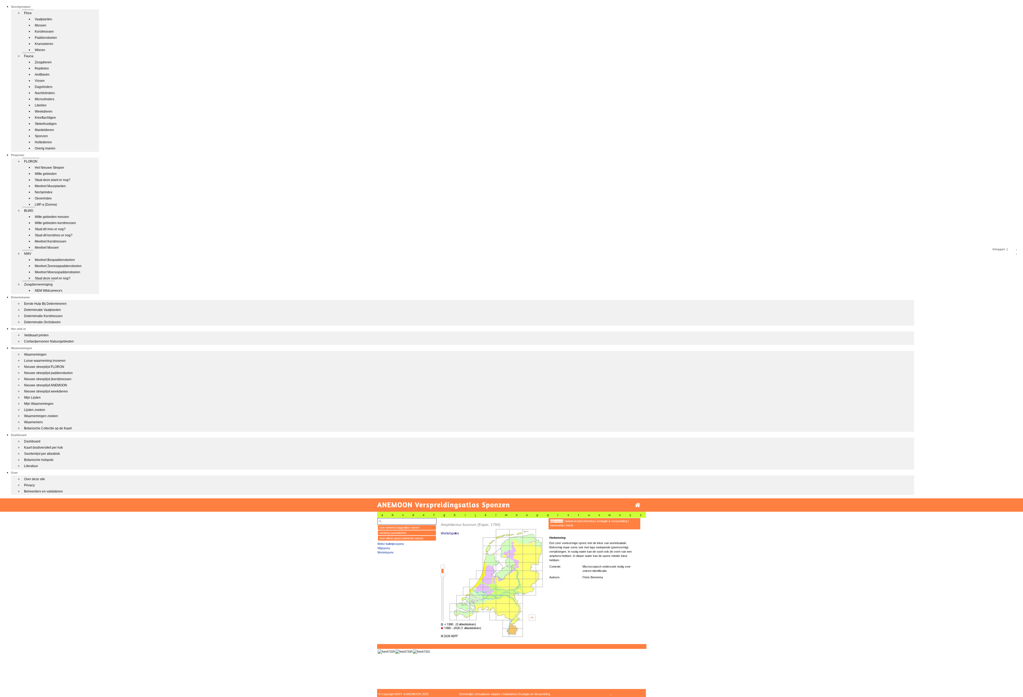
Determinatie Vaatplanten (42, 310)
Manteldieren (44, 130)
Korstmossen (44, 31)
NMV (27, 254)
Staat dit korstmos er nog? (53, 235)
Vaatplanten (43, 19)
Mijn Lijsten (32, 397)
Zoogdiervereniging (38, 284)
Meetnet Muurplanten (50, 186)
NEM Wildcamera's (48, 290)
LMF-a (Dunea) (46, 204)
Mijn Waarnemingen (38, 404)
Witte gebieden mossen (52, 217)
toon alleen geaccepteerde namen (401, 538)
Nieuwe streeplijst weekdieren (46, 391)
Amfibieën (42, 74)
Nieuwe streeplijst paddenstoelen (48, 373)
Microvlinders (44, 99)
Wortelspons (385, 552)
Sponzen (41, 136)
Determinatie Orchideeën (42, 322)
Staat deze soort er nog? (52, 278)
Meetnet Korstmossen (50, 241)
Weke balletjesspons (390, 543)
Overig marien (45, 148)
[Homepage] (637, 505)
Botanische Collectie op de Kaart (48, 428)
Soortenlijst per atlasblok (42, 454)
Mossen (40, 25)
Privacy (29, 485)
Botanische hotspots (38, 460)
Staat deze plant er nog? (52, 180)
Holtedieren (43, 142)
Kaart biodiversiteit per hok (43, 447)
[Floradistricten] (491, 578)
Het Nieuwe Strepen (49, 168)
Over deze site (34, 479)
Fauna (28, 56)
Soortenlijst (466, 694)
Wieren (40, 50)
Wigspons (383, 548)
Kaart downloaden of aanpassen (532, 617)
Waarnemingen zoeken (41, 416)
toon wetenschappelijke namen (399, 527)
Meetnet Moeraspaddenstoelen (57, 272)
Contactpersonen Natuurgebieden (49, 341)
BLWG (28, 211)
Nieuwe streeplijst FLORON (44, 367)
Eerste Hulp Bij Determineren (45, 304)
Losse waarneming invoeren (45, 361)
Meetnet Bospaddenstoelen (55, 260)
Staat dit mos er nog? (50, 229)
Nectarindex (43, 192)
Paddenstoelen (46, 38)
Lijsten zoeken (34, 410)
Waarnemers (33, 422)
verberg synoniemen (393, 532)
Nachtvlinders (45, 93)
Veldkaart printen (36, 335)
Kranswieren (44, 44)
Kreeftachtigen (45, 118)
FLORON (30, 161)
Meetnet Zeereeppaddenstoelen (58, 266)
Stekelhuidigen (46, 124)
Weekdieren (43, 111)
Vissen (40, 81)
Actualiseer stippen (488, 694)
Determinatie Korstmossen (43, 316)
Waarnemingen (35, 354)
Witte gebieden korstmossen (55, 223)
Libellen (41, 105)
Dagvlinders (43, 87)
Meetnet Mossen (47, 247)
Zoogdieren (43, 62)
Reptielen (42, 68)
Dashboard (32, 441)
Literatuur (31, 466)
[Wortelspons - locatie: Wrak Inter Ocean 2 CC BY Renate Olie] (386, 651)
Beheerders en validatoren (43, 491)
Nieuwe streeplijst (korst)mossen (47, 379)
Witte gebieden (46, 174)
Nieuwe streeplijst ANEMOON (45, 385)
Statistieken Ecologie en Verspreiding (526, 694)
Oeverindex (43, 198)
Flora (28, 13)
